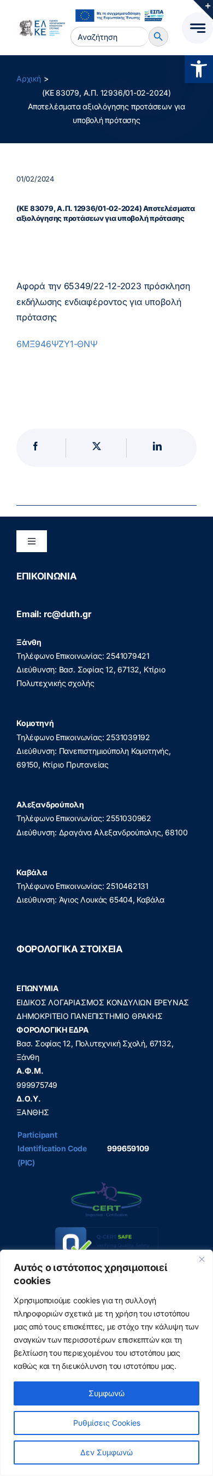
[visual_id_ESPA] (119, 8)
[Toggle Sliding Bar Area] (203, 10)
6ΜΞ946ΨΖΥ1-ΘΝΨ (57, 343)
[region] (106, 1363)
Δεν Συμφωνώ (106, 1452)
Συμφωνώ (106, 1393)
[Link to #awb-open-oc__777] (197, 28)
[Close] (201, 1259)
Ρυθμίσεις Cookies (106, 1422)
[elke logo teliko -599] (41, 23)
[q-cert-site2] (106, 1185)
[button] (199, 69)
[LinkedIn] (157, 448)
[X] (96, 448)
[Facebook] (35, 448)
